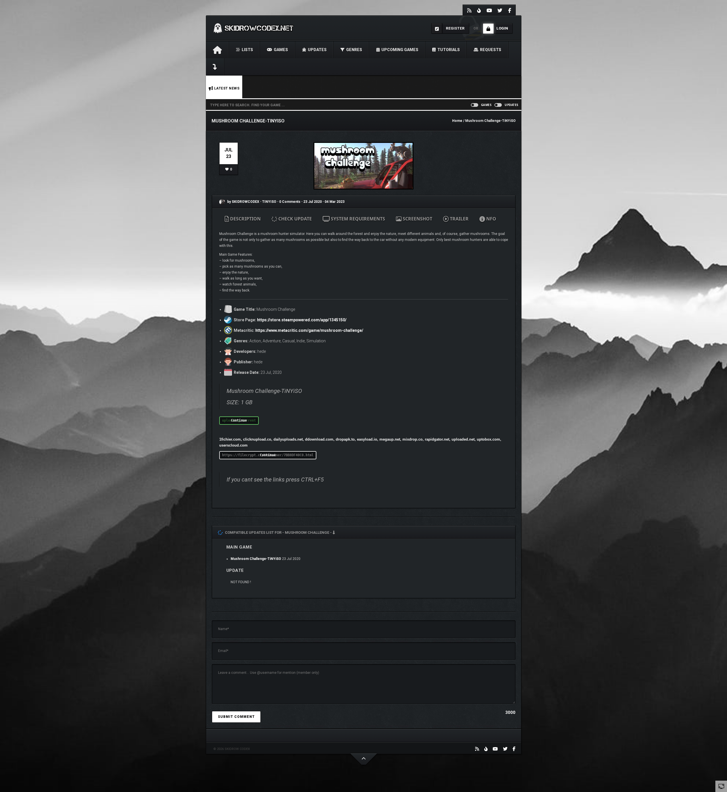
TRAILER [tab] (459, 219)
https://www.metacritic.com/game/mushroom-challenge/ (309, 330)
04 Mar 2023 (334, 202)
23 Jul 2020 (312, 202)
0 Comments (289, 202)
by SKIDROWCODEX (242, 202)
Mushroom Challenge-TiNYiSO (256, 559)
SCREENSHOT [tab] (417, 219)
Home (457, 121)
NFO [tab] (490, 219)
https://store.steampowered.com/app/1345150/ (301, 320)
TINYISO (269, 202)
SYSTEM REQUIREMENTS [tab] (357, 219)
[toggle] (721, 786)
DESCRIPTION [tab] (245, 219)
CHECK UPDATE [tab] (294, 219)
